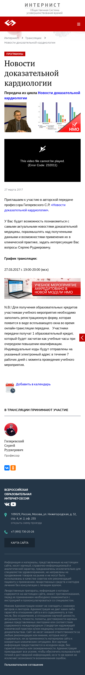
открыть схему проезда (26, 522)
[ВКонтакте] (7, 467)
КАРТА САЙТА (19, 542)
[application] (42, 160)
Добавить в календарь (33, 384)
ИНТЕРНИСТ (42, 6)
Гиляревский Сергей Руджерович (14, 445)
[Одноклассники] (13, 467)
